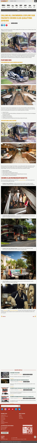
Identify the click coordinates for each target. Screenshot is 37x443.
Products (13, 23)
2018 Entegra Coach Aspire (8, 120)
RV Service (2, 423)
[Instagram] (5, 409)
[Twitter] (9, 409)
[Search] (32, 1)
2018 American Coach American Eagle (12, 62)
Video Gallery (21, 418)
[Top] (35, 437)
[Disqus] (18, 329)
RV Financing (3, 418)
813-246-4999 (4, 428)
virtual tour (5, 310)
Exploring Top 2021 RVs (15, 372)
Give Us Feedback (4, 432)
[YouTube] (12, 409)
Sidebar (18, 10)
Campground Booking (4, 422)
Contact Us (20, 417)
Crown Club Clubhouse (26, 248)
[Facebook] (2, 409)
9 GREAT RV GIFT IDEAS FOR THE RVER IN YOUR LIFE (19, 380)
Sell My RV (2, 421)
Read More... (12, 378)
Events (24, 398)
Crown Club (3, 417)
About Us (20, 416)
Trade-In (2, 420)
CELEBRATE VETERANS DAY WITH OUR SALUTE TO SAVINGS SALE (22, 396)
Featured (16, 23)
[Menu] (35, 1)
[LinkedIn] (19, 409)
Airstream (33, 398)
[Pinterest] (16, 409)
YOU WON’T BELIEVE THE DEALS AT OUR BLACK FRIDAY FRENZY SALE (22, 388)
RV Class (31, 374)
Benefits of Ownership (4, 416)
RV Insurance (3, 419)
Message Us (4, 429)
